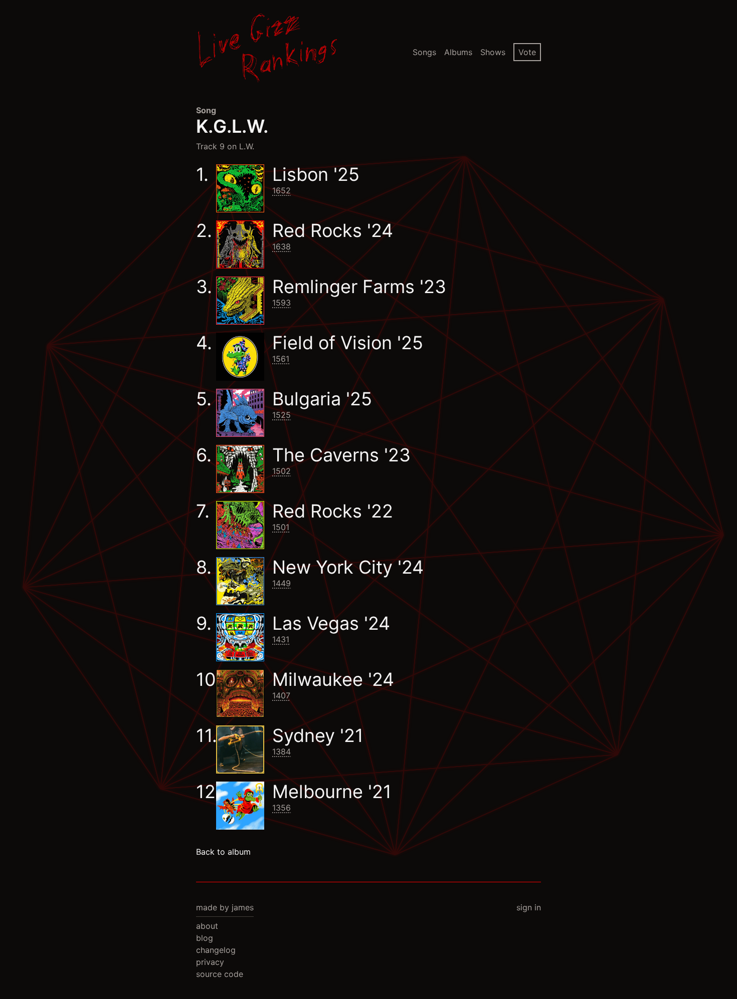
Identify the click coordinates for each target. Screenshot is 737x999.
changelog (216, 950)
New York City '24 (348, 567)
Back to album (223, 852)
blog (204, 938)
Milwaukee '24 (333, 679)
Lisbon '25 (315, 174)
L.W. (246, 146)
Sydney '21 (317, 735)
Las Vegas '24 (331, 623)
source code (219, 974)
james (243, 907)
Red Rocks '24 (332, 230)
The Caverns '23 (341, 455)
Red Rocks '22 (332, 511)
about (207, 926)
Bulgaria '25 (322, 399)
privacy (210, 962)
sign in (528, 907)
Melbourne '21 (332, 792)
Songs (424, 52)
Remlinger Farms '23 (359, 287)
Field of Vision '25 (347, 343)
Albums (458, 52)
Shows (492, 52)
